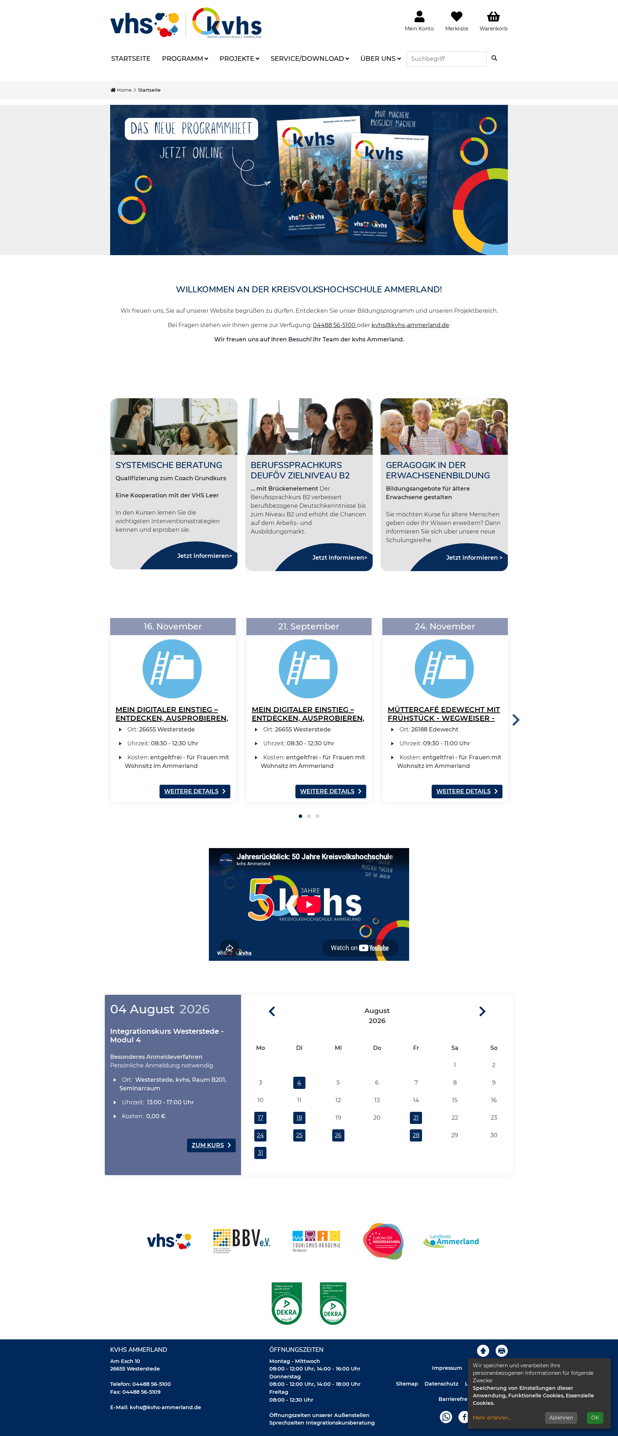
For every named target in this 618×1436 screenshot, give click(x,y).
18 (299, 1117)
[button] (300, 816)
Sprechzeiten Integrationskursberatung (322, 1423)
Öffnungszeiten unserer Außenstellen (319, 1415)
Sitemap (407, 1384)
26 (338, 1135)
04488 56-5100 (335, 325)
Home (124, 90)
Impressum (447, 1368)
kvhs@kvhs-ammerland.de (410, 325)
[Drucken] (502, 1350)
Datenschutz (441, 1384)
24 (260, 1135)
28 (416, 1135)
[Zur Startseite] (186, 22)
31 (260, 1152)
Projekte (237, 59)
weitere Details (191, 791)
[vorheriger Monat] (258, 1012)
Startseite (131, 59)
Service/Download (307, 59)
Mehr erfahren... (492, 1418)
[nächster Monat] (496, 1012)
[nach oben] (483, 1350)
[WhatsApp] (446, 1416)
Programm (182, 59)
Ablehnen (561, 1418)
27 (377, 1135)
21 (416, 1117)
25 (299, 1135)
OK (595, 1418)
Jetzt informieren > (474, 557)
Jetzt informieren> (204, 556)
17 (260, 1117)
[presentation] (516, 720)
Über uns (378, 59)
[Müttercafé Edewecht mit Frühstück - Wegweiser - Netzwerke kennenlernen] (445, 660)
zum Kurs (208, 1145)
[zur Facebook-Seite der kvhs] (464, 1416)
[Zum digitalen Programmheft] (309, 180)
